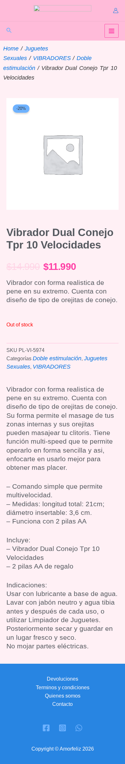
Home (11, 48)
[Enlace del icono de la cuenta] (116, 10)
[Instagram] (62, 728)
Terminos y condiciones (62, 687)
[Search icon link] (9, 31)
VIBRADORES (52, 58)
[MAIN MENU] (111, 31)
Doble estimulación (57, 358)
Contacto (62, 704)
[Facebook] (46, 728)
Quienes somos (62, 696)
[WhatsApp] (79, 728)
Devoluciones (62, 679)
